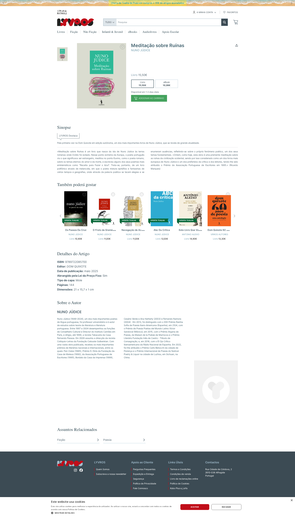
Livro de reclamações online (184, 479)
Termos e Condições (180, 469)
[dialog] (147, 507)
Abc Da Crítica (162, 230)
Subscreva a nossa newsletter (111, 474)
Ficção (74, 32)
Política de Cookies (179, 483)
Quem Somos (102, 469)
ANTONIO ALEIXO (190, 234)
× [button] (291, 500)
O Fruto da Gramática (105, 230)
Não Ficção (90, 32)
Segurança (138, 479)
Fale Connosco (140, 488)
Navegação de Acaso (133, 230)
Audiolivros (149, 32)
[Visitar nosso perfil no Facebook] (81, 470)
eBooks (132, 32)
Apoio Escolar (170, 32)
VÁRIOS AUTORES (219, 234)
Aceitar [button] (195, 507)
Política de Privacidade (144, 483)
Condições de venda (180, 474)
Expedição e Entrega (143, 474)
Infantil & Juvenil (112, 32)
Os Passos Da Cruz (75, 230)
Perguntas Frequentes (144, 469)
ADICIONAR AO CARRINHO (151, 98)
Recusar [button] (226, 507)
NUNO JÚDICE (140, 50)
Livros (61, 32)
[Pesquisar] (224, 22)
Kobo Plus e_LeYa (178, 488)
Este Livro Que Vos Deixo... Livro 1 (197, 230)
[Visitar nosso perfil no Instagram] (75, 470)
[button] (236, 45)
